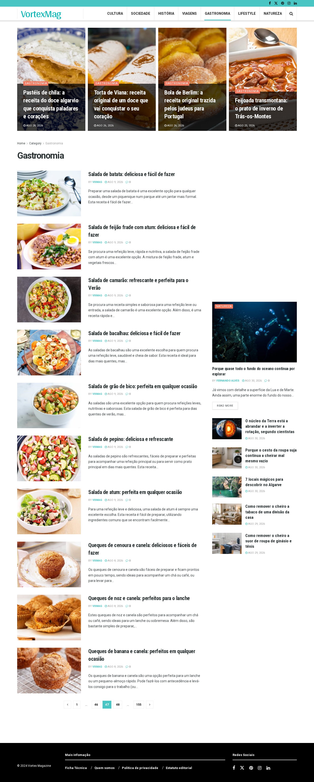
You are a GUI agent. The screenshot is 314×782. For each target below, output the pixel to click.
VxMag (97, 182)
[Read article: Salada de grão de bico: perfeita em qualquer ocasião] (49, 405)
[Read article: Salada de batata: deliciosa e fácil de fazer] (49, 193)
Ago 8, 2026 (115, 560)
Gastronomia (217, 13)
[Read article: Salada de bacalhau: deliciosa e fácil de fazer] (49, 352)
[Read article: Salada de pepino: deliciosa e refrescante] (49, 458)
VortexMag (41, 14)
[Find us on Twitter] (276, 3)
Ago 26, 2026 (105, 125)
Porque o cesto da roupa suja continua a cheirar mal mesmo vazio (271, 455)
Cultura (115, 13)
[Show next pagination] (149, 705)
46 (96, 704)
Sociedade (140, 13)
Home (21, 143)
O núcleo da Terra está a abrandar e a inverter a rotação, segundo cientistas (269, 426)
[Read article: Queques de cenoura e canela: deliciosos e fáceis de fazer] (49, 564)
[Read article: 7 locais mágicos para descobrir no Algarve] (227, 487)
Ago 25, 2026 (246, 125)
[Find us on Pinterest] (282, 3)
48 (117, 704)
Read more (227, 405)
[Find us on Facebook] (270, 3)
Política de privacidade (140, 768)
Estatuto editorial (179, 768)
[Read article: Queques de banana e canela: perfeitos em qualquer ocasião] (49, 670)
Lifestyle (247, 13)
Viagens (189, 13)
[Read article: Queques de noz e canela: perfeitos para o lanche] (49, 617)
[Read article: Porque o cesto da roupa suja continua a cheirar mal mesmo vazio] (227, 457)
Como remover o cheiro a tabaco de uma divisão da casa (267, 512)
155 (138, 704)
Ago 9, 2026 (115, 182)
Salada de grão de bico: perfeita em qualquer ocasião (142, 386)
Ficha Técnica (76, 768)
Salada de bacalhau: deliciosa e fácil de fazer (134, 333)
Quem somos (104, 768)
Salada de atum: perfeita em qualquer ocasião (135, 492)
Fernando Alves (227, 380)
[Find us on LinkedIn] (295, 3)
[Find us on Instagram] (289, 3)
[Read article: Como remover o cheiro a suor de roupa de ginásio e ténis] (227, 543)
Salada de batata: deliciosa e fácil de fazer (131, 174)
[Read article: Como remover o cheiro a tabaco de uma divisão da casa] (227, 514)
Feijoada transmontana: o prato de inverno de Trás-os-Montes (261, 108)
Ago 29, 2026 (256, 523)
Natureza (273, 13)
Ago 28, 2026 (34, 125)
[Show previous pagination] (67, 705)
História (166, 13)
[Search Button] (291, 13)
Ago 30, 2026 (253, 380)
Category (35, 143)
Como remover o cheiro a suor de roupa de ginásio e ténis (268, 541)
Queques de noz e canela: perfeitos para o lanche (139, 598)
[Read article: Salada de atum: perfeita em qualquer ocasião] (49, 511)
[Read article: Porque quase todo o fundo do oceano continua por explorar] (254, 332)
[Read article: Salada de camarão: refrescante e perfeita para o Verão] (49, 299)
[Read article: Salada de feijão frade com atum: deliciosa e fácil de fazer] (49, 246)
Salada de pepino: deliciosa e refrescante (130, 439)
